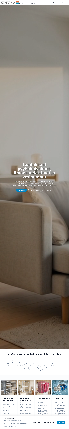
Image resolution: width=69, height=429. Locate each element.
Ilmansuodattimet (47, 2)
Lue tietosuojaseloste (13, 426)
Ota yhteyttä (48, 190)
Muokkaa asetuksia (36, 422)
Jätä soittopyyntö (34, 190)
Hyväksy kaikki (61, 422)
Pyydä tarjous (21, 190)
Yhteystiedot (65, 2)
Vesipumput (56, 2)
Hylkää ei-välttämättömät (49, 422)
